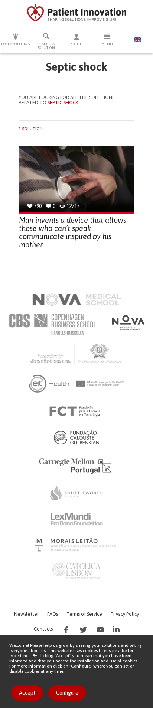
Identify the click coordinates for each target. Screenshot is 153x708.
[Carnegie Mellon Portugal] (76, 465)
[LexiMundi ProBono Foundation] (76, 519)
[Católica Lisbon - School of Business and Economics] (76, 571)
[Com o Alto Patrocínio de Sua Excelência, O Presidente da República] (76, 354)
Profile (76, 44)
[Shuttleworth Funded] (76, 493)
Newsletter (26, 614)
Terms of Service (84, 614)
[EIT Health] (77, 384)
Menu (107, 44)
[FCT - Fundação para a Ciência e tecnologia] (76, 411)
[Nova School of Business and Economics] (127, 322)
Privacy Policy (125, 614)
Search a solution (46, 46)
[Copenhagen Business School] (52, 324)
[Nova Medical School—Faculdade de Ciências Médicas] (76, 299)
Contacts (43, 629)
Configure (67, 693)
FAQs (52, 614)
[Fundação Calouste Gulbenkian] (76, 437)
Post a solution (15, 44)
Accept (27, 693)
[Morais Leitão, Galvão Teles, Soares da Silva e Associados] (76, 545)
